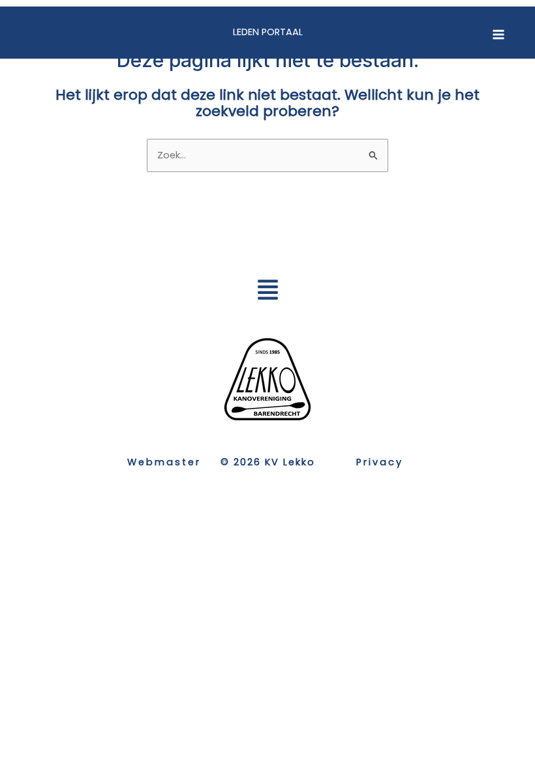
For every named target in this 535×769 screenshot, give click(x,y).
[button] (267, 291)
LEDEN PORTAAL (268, 31)
